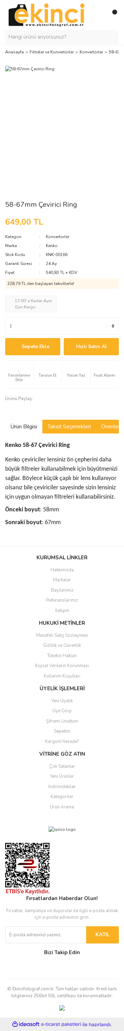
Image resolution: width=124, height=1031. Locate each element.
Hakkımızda (62, 570)
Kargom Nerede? (62, 741)
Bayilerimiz (62, 590)
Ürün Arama (62, 807)
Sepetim (62, 731)
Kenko (52, 245)
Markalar (62, 580)
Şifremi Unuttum (62, 721)
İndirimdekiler (62, 787)
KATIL (102, 934)
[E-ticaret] (61, 1024)
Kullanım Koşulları (62, 676)
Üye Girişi (62, 711)
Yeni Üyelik (62, 701)
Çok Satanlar (62, 766)
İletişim (62, 611)
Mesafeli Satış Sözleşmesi (62, 635)
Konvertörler (57, 236)
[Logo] (46, 14)
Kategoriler (62, 797)
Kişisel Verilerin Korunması (62, 666)
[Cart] (112, 15)
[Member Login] (98, 15)
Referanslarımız (62, 600)
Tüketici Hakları (62, 656)
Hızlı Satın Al (91, 346)
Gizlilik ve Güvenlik (62, 645)
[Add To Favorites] (19, 374)
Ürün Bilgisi (23, 426)
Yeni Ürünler (62, 776)
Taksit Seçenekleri (69, 426)
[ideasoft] (26, 1024)
